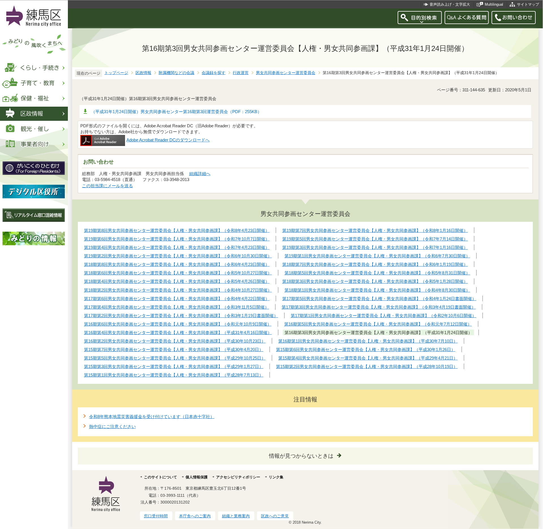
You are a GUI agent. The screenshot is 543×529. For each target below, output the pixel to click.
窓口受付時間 (156, 516)
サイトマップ (528, 4)
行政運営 (241, 73)
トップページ (116, 73)
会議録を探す (213, 73)
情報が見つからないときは (301, 456)
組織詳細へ (199, 173)
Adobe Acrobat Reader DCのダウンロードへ (168, 139)
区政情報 (143, 73)
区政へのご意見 (275, 516)
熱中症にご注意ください (112, 426)
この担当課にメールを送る (107, 185)
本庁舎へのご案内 (195, 516)
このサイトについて (160, 477)
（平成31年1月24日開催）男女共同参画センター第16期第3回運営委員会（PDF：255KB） (176, 111)
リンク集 (276, 477)
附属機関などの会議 (176, 73)
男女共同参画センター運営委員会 (285, 73)
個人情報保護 (197, 477)
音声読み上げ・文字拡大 (450, 4)
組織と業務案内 (236, 516)
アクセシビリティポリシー (238, 477)
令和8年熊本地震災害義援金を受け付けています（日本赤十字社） (151, 416)
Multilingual (494, 4)
